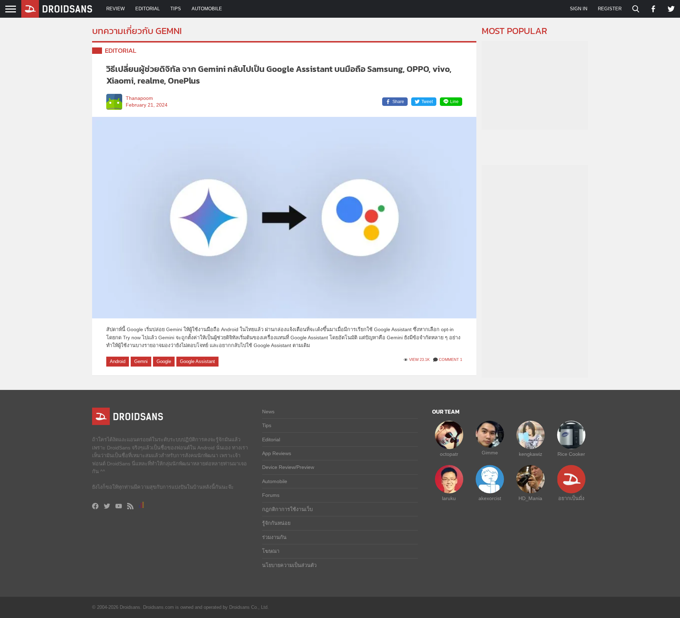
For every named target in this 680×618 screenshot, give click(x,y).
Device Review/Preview (288, 467)
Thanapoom (139, 98)
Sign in (578, 8)
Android (117, 361)
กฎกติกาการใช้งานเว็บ (287, 509)
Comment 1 (450, 359)
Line (454, 101)
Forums (270, 495)
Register (610, 8)
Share (398, 101)
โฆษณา (270, 551)
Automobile (207, 8)
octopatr (449, 454)
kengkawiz (530, 454)
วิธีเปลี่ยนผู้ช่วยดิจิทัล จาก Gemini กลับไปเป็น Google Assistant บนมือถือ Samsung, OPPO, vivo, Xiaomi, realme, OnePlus (279, 75)
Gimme (490, 452)
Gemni (141, 361)
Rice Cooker (571, 454)
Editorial (147, 8)
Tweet (427, 101)
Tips (175, 8)
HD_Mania (530, 498)
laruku (449, 498)
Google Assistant (197, 361)
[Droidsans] (56, 9)
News (268, 411)
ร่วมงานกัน (274, 537)
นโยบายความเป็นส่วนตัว (289, 565)
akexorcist (489, 498)
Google (164, 361)
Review (115, 8)
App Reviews (276, 453)
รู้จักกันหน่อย (276, 523)
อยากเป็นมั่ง (571, 498)
